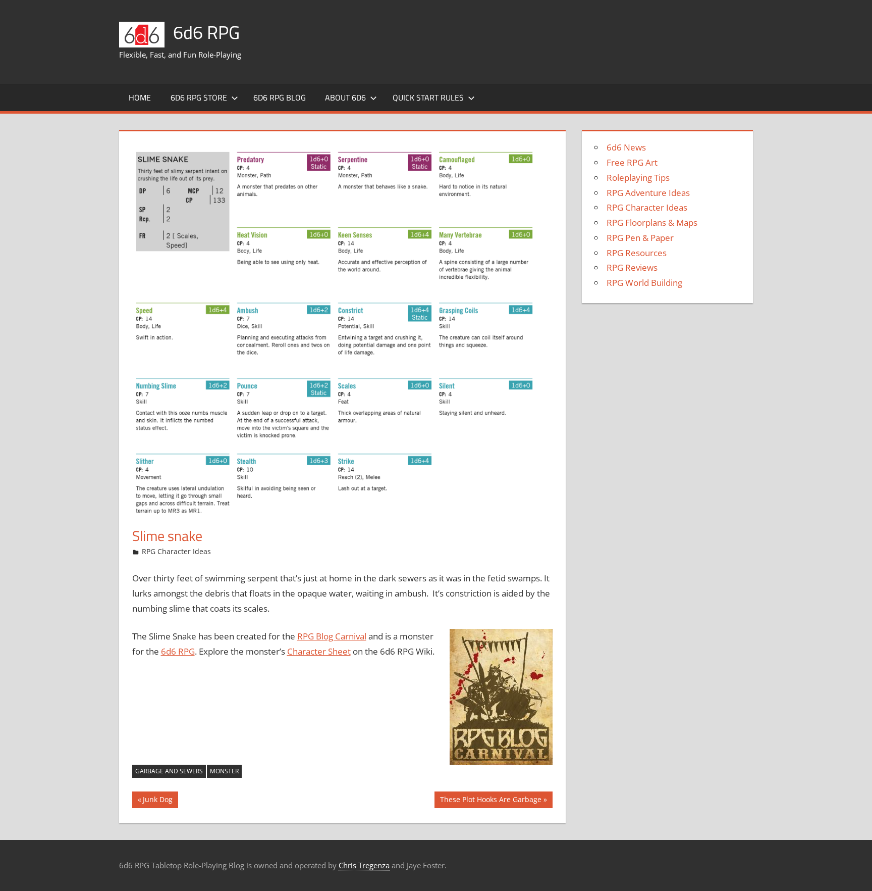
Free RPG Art (632, 162)
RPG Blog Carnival (331, 636)
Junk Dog (157, 801)
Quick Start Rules (428, 97)
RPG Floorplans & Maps (652, 222)
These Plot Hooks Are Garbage (490, 801)
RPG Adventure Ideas (648, 193)
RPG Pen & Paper (640, 237)
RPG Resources (637, 253)
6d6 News (626, 147)
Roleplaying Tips (638, 177)
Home (140, 97)
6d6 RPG (206, 32)
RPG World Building (644, 282)
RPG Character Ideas (176, 551)
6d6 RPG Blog (279, 97)
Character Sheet (319, 651)
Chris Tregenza (364, 865)
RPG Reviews (632, 267)
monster (224, 771)
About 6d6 (345, 97)
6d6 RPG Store (199, 97)
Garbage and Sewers (169, 771)
